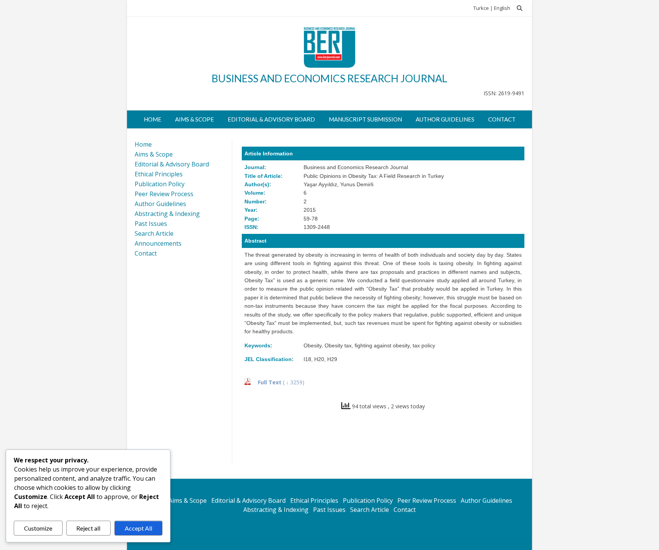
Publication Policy (160, 184)
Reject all (88, 528)
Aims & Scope (194, 119)
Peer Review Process (164, 194)
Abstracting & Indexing (167, 213)
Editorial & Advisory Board (271, 119)
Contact (502, 119)
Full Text (270, 382)
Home (152, 119)
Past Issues (151, 223)
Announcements (158, 243)
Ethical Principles (159, 174)
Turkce (481, 8)
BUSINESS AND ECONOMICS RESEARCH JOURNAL (329, 78)
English (502, 8)
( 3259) (293, 382)
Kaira (516, 544)
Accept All (138, 528)
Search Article (154, 233)
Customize (38, 528)
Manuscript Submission (365, 119)
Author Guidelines (445, 119)
